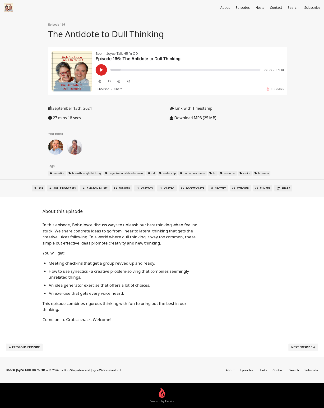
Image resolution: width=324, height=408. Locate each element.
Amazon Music (97, 188)
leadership (169, 173)
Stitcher (243, 188)
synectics (58, 173)
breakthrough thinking (86, 173)
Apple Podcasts (64, 188)
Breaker (124, 188)
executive (229, 173)
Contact (276, 7)
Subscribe (312, 7)
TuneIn (265, 188)
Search (293, 7)
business (263, 173)
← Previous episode (24, 347)
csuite (246, 173)
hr (214, 173)
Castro (169, 188)
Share (286, 188)
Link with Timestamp (193, 108)
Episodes (243, 7)
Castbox (147, 188)
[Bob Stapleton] (55, 148)
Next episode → (303, 347)
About (225, 7)
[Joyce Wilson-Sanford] (74, 148)
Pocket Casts (194, 188)
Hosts (259, 7)
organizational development (126, 173)
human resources (194, 173)
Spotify (220, 188)
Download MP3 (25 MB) (194, 117)
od (153, 173)
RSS (40, 188)
